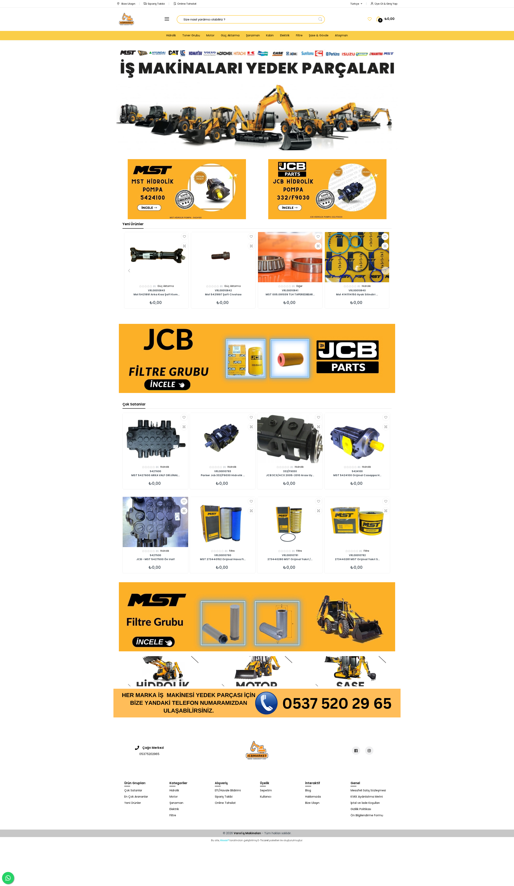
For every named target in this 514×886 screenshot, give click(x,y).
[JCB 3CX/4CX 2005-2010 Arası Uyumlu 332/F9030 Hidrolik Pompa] (290, 438)
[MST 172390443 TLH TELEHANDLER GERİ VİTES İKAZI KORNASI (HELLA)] (357, 257)
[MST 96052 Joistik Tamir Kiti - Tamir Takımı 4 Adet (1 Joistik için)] (223, 257)
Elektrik (285, 35)
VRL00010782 (357, 555)
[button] (356, 4)
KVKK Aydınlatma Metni (367, 797)
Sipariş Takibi (156, 4)
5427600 (155, 471)
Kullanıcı (265, 797)
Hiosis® (224, 840)
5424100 (357, 471)
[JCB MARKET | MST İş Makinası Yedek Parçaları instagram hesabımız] (369, 750)
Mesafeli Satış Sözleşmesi (368, 790)
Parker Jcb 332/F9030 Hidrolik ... (223, 475)
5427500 (155, 555)
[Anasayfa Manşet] (163, 671)
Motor (210, 35)
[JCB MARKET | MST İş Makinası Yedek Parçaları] (126, 19)
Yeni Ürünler (133, 224)
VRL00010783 (222, 471)
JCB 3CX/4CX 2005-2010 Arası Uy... (290, 475)
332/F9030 (290, 471)
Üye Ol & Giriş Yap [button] (386, 4)
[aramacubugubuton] (320, 19)
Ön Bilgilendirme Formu (367, 815)
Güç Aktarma (230, 35)
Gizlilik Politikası (361, 809)
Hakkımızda (313, 797)
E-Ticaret (263, 840)
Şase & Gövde (318, 35)
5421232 (290, 290)
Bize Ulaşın (128, 4)
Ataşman (341, 35)
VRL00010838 (223, 290)
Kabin (270, 35)
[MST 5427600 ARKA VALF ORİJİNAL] (155, 438)
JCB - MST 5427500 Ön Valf (155, 559)
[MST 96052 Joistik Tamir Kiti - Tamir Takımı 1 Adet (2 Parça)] (156, 257)
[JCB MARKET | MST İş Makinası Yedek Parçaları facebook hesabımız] (356, 750)
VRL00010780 (222, 555)
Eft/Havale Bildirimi (228, 790)
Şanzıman (253, 35)
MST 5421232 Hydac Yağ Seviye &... (290, 294)
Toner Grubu (191, 35)
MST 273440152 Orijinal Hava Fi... (223, 559)
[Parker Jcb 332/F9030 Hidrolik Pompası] (222, 438)
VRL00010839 (156, 290)
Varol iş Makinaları (247, 833)
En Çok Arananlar (136, 797)
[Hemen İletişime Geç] (257, 703)
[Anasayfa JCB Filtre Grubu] (257, 358)
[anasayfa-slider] (257, 95)
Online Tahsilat (186, 4)
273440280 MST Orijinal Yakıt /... (289, 559)
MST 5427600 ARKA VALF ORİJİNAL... (155, 475)
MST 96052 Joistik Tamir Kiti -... (156, 294)
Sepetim (266, 790)
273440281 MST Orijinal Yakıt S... (357, 559)
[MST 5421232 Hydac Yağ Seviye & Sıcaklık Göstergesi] (290, 257)
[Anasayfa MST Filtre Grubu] (257, 616)
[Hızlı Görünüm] (184, 246)
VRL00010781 (290, 555)
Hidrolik (171, 35)
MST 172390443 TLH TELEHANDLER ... (357, 294)
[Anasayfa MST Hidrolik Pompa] (187, 189)
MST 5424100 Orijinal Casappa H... (357, 475)
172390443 (357, 290)
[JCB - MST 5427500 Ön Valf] (155, 522)
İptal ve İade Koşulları (365, 803)
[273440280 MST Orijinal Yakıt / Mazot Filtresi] (290, 522)
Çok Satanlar (134, 404)
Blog (308, 790)
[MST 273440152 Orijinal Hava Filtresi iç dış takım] (222, 522)
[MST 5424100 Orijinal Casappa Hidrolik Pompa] (357, 438)
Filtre (299, 35)
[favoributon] (369, 19)
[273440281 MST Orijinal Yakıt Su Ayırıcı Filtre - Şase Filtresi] (357, 522)
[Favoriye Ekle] (184, 236)
